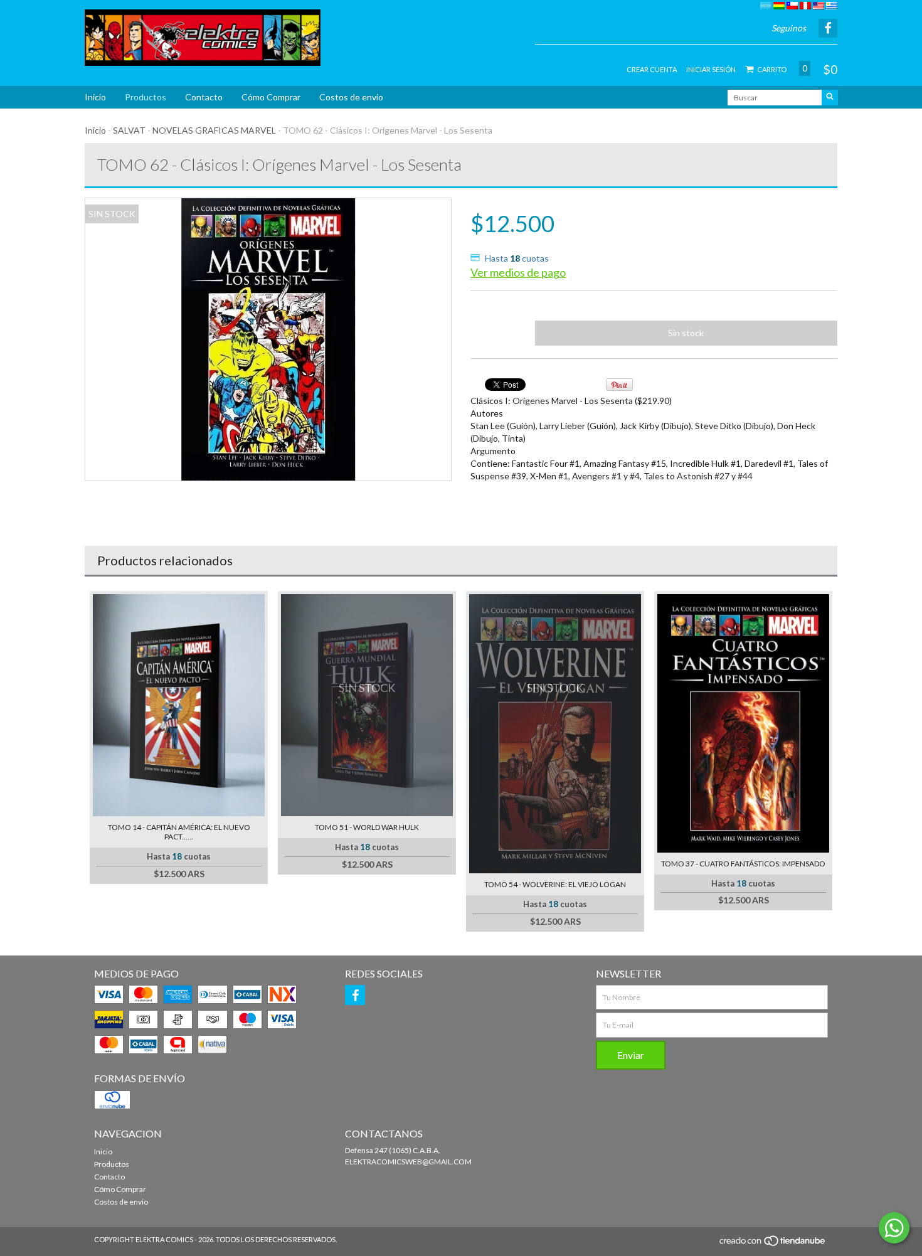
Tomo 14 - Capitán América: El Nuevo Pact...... (179, 831)
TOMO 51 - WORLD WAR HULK (367, 827)
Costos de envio (351, 97)
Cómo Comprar (270, 97)
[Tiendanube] (773, 1244)
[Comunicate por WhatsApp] (894, 1227)
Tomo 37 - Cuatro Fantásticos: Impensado (743, 863)
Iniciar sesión (711, 69)
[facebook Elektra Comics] (355, 995)
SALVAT (129, 130)
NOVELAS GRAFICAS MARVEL (214, 130)
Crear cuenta (652, 69)
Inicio (95, 97)
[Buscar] (830, 97)
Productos (145, 97)
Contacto (204, 97)
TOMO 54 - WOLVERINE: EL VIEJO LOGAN (555, 884)
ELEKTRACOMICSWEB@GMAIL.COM (408, 1161)
